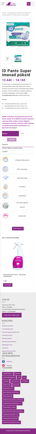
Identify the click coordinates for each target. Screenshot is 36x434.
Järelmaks (5, 348)
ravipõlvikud (7, 385)
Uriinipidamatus (18, 228)
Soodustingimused (7, 329)
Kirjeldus (5, 144)
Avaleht (4, 13)
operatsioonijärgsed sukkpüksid (13, 400)
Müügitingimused (7, 345)
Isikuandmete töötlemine (9, 341)
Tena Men (6, 381)
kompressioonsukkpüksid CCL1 (12, 403)
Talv (24, 377)
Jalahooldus (15, 381)
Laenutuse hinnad (7, 335)
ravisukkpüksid (7, 396)
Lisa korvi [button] (7, 285)
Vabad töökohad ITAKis (9, 351)
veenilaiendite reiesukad (10, 418)
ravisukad (16, 385)
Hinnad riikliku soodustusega (12, 148)
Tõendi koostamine (7, 326)
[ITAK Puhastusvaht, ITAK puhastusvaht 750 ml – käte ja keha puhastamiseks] (18, 257)
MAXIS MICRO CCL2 (8, 388)
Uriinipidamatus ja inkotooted (15, 13)
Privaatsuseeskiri (7, 338)
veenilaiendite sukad (9, 407)
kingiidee (17, 373)
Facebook (9, 361)
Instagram (9, 365)
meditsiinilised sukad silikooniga (13, 411)
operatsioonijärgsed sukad (11, 422)
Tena (19, 377)
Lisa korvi (12, 139)
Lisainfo (5, 151)
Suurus (4, 133)
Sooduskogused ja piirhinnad (10, 332)
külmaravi (25, 381)
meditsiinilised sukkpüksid (11, 392)
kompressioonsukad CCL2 (10, 415)
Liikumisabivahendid (9, 377)
